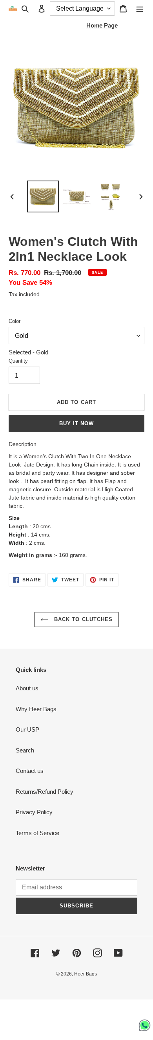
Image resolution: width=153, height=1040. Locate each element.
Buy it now (76, 423)
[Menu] (139, 8)
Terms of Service (37, 833)
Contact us (30, 770)
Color (14, 321)
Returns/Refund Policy (44, 791)
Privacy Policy (34, 812)
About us (27, 688)
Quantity (18, 361)
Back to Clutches (82, 619)
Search (25, 750)
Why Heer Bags (36, 709)
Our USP (27, 729)
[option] (43, 196)
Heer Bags (85, 974)
